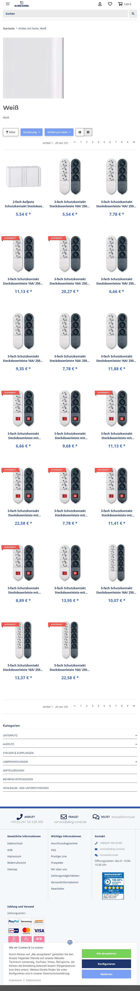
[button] (100, 4)
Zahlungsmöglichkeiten (65, 875)
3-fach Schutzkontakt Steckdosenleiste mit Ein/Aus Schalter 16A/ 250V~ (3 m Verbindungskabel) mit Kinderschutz (116, 513)
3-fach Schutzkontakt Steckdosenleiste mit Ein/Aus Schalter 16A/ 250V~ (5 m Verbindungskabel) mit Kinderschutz (70, 590)
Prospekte (57, 862)
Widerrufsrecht (16, 862)
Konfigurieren (106, 963)
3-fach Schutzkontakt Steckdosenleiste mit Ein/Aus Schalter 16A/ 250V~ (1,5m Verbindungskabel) (23, 436)
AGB (9, 850)
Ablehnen (106, 974)
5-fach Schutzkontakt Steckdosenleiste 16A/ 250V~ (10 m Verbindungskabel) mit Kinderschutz (70, 667)
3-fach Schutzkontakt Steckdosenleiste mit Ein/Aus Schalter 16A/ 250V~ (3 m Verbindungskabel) (70, 513)
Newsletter (57, 888)
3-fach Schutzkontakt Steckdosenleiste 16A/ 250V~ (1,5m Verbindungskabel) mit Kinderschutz (116, 204)
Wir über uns (59, 869)
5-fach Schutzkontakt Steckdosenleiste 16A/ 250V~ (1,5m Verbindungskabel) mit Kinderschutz (116, 590)
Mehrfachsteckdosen (18, 779)
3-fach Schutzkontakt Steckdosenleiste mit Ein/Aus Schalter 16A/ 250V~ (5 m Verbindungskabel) (23, 590)
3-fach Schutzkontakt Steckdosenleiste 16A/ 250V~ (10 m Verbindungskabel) (23, 281)
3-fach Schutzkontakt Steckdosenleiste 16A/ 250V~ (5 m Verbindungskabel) (70, 358)
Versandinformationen (65, 882)
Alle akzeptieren (106, 953)
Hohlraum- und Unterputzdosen (26, 788)
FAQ (53, 850)
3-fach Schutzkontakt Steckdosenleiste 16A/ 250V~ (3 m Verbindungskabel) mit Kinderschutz (23, 358)
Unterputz (10, 735)
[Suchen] (133, 14)
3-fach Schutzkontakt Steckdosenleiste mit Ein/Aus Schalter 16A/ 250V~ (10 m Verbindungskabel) (116, 436)
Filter (11, 132)
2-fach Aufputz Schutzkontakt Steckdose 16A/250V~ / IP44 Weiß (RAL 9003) (23, 204)
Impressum (15, 980)
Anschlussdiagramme (64, 843)
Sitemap (12, 869)
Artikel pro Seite (57, 132)
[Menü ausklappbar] (7, 2)
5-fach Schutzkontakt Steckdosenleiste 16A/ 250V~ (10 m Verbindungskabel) (23, 667)
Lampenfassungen (15, 761)
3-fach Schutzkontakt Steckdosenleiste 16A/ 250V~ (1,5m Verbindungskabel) (70, 204)
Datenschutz (33, 980)
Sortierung (30, 132)
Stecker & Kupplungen (18, 753)
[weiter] (134, 142)
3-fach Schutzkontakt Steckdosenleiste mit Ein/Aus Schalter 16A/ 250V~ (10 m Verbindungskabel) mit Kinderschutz (23, 513)
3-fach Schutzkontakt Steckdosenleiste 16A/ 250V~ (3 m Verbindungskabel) (116, 281)
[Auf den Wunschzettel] (38, 162)
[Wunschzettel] (110, 4)
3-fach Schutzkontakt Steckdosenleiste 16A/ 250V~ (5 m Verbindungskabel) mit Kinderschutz (116, 358)
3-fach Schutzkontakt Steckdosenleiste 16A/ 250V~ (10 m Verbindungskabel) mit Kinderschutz (70, 281)
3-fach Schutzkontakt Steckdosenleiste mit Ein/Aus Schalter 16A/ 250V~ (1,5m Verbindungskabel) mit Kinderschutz (70, 436)
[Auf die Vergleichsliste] (28, 162)
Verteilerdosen (13, 770)
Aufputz (8, 744)
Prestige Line (59, 856)
